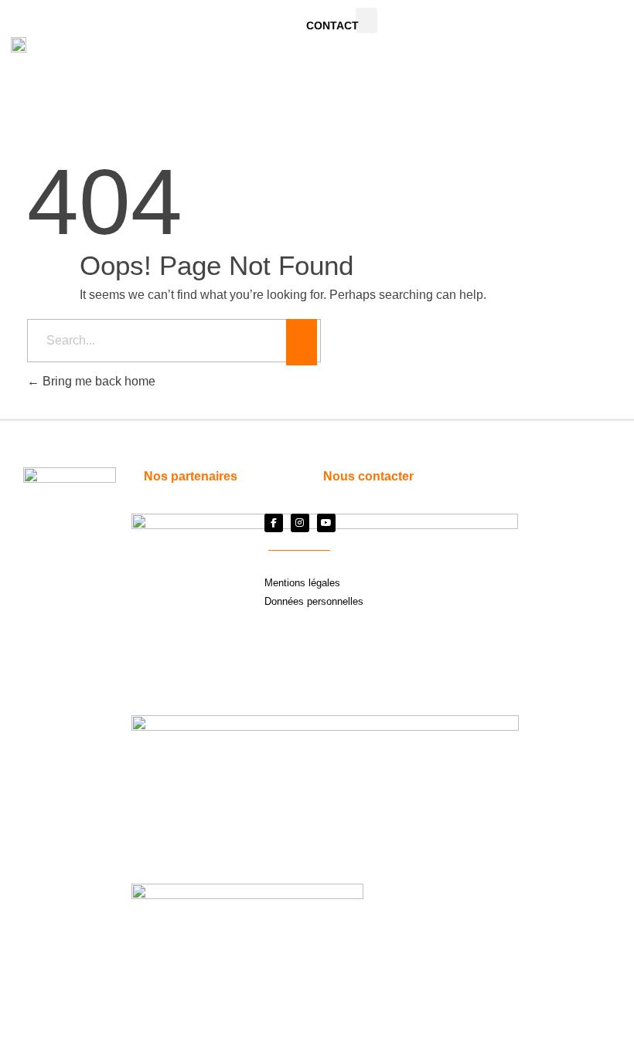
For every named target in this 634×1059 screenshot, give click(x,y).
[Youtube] (326, 523)
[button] (366, 20)
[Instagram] (300, 523)
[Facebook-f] (273, 523)
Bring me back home (97, 381)
